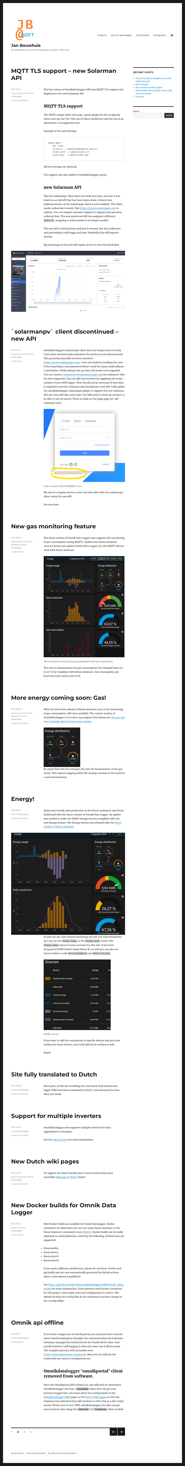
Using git (140, 96)
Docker (14, 1227)
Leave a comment (19, 100)
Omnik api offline (37, 1322)
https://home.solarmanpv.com (97, 208)
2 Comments (17, 1342)
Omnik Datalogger (20, 814)
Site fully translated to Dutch (54, 1074)
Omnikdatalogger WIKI (57, 1397)
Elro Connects (142, 84)
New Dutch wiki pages (45, 1161)
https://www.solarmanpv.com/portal (65, 1354)
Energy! (22, 798)
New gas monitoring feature (53, 526)
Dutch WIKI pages (96, 1397)
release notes (60, 1139)
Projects (102, 35)
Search (136, 111)
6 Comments (17, 1235)
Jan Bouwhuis (26, 45)
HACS (87, 1232)
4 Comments (17, 552)
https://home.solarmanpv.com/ (62, 362)
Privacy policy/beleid (35, 1453)
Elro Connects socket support (149, 87)
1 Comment (16, 361)
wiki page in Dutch (66, 1177)
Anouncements (18, 93)
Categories (159, 35)
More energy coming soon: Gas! (58, 697)
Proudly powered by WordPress (62, 1453)
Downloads (142, 35)
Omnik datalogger (121, 35)
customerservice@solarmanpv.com (82, 374)
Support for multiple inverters (56, 1115)
